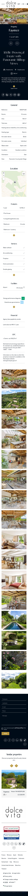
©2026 (6, 882)
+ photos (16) (21, 21)
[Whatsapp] (18, 94)
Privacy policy (8, 876)
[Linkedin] (7, 94)
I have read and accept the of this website (15, 728)
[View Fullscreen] (3, 179)
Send (5, 733)
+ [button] (3, 173)
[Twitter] (10, 94)
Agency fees (7, 873)
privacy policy (19, 728)
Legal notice (16, 873)
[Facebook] (3, 94)
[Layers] (24, 173)
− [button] (3, 175)
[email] (14, 94)
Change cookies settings (11, 879)
